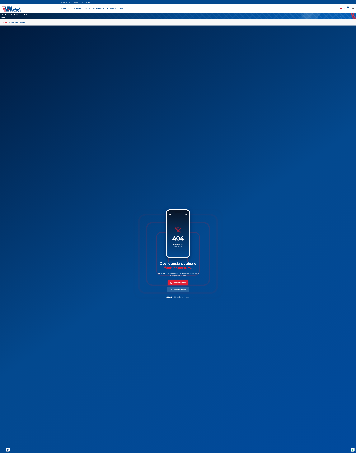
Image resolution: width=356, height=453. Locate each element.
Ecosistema (98, 8)
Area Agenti (86, 2)
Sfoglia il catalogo (179, 289)
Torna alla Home (179, 283)
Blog (121, 8)
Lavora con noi (65, 2)
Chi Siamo (77, 8)
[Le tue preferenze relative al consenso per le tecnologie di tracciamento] (353, 450)
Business (111, 8)
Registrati (76, 2)
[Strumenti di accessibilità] (8, 450)
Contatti (87, 8)
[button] (353, 8)
